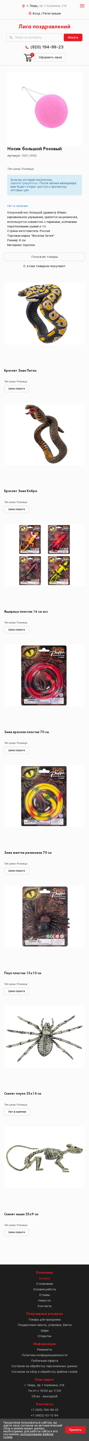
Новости (44, 1300)
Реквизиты (44, 1349)
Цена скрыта (16, 388)
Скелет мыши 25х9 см (21, 1214)
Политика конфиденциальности (44, 1355)
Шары (45, 1330)
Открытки (44, 1336)
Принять (75, 1429)
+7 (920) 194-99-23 (44, 1409)
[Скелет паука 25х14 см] (44, 1047)
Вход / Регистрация (47, 13)
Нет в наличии (17, 206)
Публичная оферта (44, 1360)
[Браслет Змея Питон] (44, 324)
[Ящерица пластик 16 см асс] (44, 565)
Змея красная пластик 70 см (26, 732)
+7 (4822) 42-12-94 (44, 1415)
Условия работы (44, 1289)
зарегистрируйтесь (24, 183)
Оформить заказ (50, 57)
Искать (73, 37)
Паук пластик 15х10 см (22, 973)
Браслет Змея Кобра (20, 491)
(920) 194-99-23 (47, 46)
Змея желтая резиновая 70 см (28, 853)
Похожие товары (44, 257)
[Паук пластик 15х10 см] (44, 926)
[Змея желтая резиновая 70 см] (44, 806)
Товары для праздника (44, 1319)
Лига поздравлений (44, 27)
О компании (44, 1283)
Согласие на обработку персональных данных (44, 1366)
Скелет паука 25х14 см (22, 1093)
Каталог (45, 1278)
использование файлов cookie (28, 1436)
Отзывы (44, 1295)
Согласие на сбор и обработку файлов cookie (44, 1371)
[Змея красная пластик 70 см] (44, 685)
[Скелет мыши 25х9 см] (44, 1167)
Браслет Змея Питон (20, 370)
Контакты (45, 1306)
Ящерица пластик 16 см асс (26, 612)
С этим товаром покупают (44, 266)
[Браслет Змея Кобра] (44, 444)
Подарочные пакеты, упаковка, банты (45, 1325)
